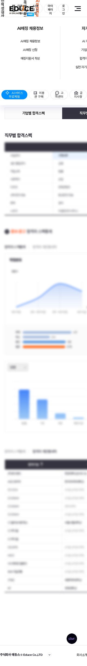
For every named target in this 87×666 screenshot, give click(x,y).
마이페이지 (50, 8)
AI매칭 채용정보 (30, 28)
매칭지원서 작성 (30, 58)
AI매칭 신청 (30, 50)
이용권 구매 (20, 8)
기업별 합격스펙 (33, 113)
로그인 (63, 8)
